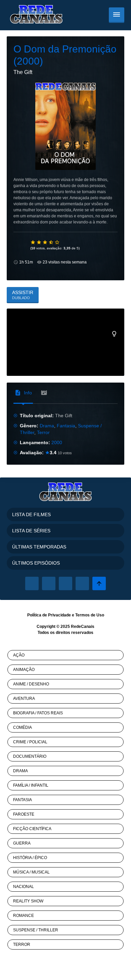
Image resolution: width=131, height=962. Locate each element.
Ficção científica (32, 828)
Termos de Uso (89, 615)
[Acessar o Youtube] (82, 583)
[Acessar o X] (48, 583)
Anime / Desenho (31, 684)
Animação (24, 669)
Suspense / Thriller (35, 930)
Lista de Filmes (31, 514)
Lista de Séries (31, 530)
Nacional (23, 886)
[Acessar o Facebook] (32, 583)
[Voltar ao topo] (99, 583)
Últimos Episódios (36, 563)
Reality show (28, 901)
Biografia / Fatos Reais (38, 713)
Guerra (22, 843)
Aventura (24, 698)
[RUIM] (39, 242)
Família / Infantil (30, 785)
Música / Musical (31, 872)
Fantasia (66, 425)
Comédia (22, 727)
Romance (23, 915)
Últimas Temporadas (39, 546)
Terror (43, 432)
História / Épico (30, 857)
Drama (47, 425)
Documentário (29, 756)
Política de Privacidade (49, 615)
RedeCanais (82, 626)
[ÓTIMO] (57, 242)
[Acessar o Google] (65, 583)
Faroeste (23, 814)
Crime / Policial (30, 742)
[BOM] (45, 242)
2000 (56, 442)
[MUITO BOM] (51, 242)
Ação (19, 655)
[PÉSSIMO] (33, 242)
